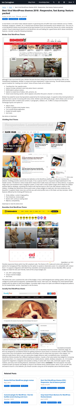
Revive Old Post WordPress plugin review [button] (19, 380)
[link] (39, 7)
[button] (31, 2)
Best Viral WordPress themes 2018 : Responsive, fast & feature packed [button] (53, 381)
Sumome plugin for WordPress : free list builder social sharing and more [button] (18, 396)
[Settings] (64, 2)
